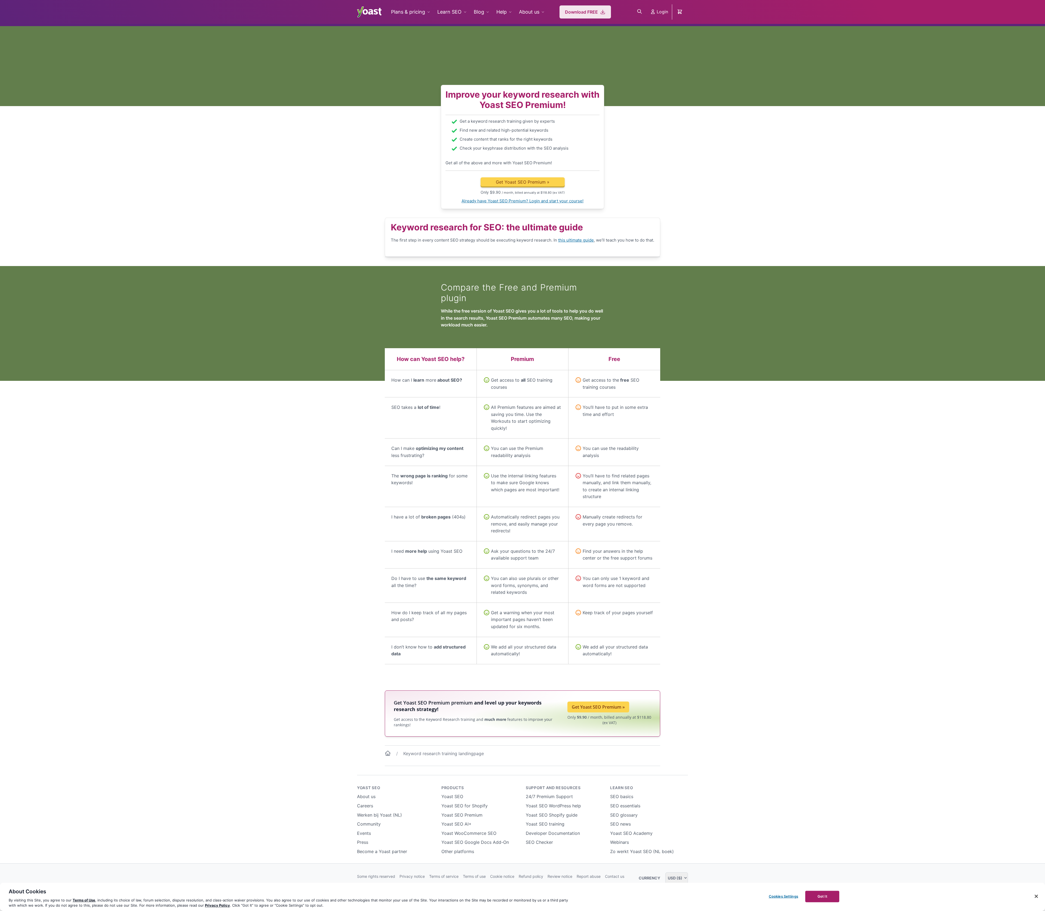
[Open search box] (639, 12)
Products (452, 787)
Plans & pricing (408, 12)
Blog (479, 12)
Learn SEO (449, 12)
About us (529, 12)
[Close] (1036, 896)
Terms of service (444, 876)
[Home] (388, 754)
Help (501, 12)
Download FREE (581, 12)
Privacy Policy (217, 905)
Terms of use (474, 876)
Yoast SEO (368, 787)
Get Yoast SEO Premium (522, 182)
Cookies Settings (783, 896)
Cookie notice (502, 876)
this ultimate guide (576, 240)
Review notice (560, 876)
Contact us (614, 876)
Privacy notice (412, 876)
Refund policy (531, 876)
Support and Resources (553, 787)
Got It (822, 896)
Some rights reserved (376, 876)
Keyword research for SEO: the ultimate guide (487, 227)
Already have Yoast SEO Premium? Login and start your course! (522, 200)
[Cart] (680, 12)
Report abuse (589, 876)
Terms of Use (84, 900)
